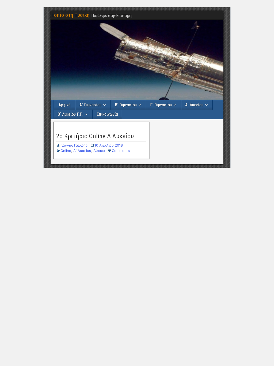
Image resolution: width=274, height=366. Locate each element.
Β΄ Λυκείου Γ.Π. (70, 114)
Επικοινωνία (107, 114)
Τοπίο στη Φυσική (70, 15)
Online (65, 150)
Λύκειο (99, 150)
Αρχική (64, 104)
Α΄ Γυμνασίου (90, 104)
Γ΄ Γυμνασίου (161, 104)
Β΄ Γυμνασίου (126, 104)
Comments (121, 150)
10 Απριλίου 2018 (108, 145)
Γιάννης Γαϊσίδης (73, 145)
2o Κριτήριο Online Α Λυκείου (95, 136)
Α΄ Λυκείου (194, 104)
